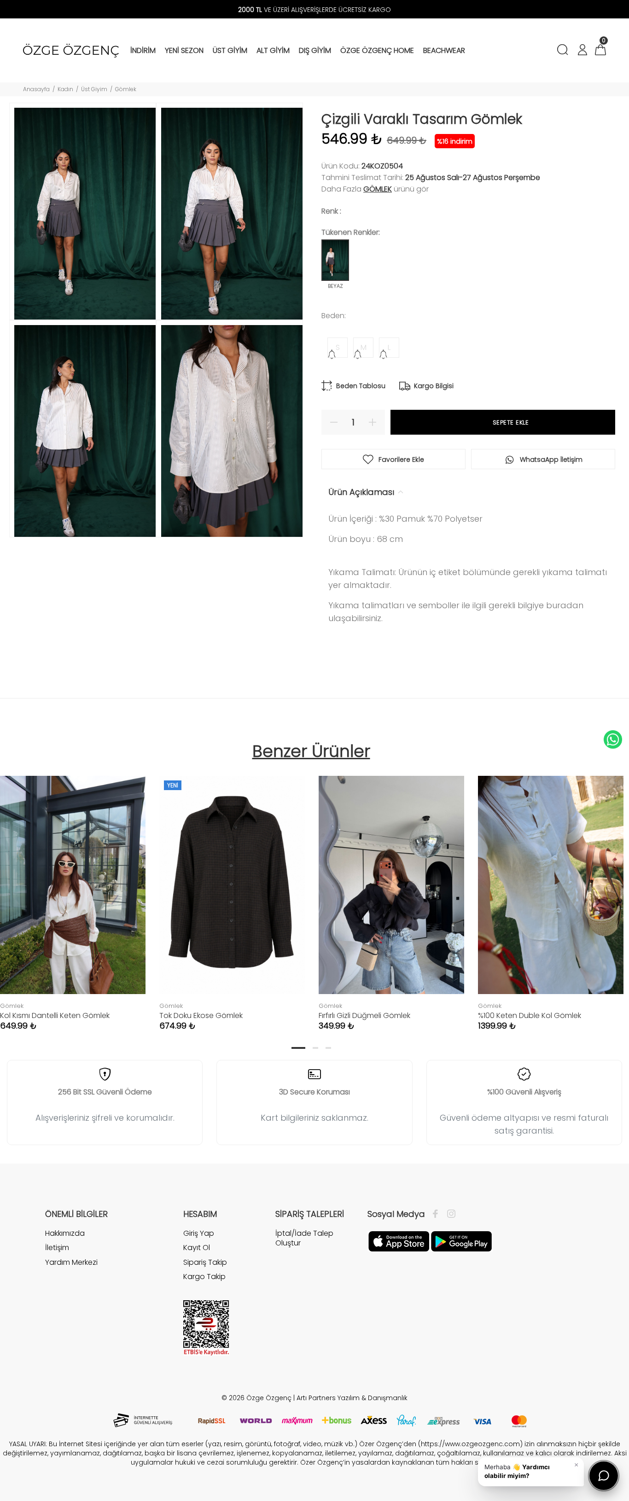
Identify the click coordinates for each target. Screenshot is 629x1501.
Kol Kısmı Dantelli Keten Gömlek (55, 1015)
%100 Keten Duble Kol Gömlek (529, 1015)
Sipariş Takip (205, 1262)
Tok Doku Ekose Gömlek (201, 1015)
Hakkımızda (65, 1233)
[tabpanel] (232, 893)
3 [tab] (328, 1048)
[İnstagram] (449, 1214)
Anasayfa (36, 89)
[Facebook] (438, 1214)
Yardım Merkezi (71, 1262)
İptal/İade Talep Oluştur (304, 1238)
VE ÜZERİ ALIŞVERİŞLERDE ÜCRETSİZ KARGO (314, 9)
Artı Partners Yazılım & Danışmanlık (352, 1397)
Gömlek (125, 89)
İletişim (57, 1247)
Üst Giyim (94, 89)
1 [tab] (298, 1048)
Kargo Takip (204, 1276)
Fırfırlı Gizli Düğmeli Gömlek (364, 1015)
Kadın (65, 89)
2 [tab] (315, 1048)
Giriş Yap (198, 1233)
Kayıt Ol (196, 1247)
